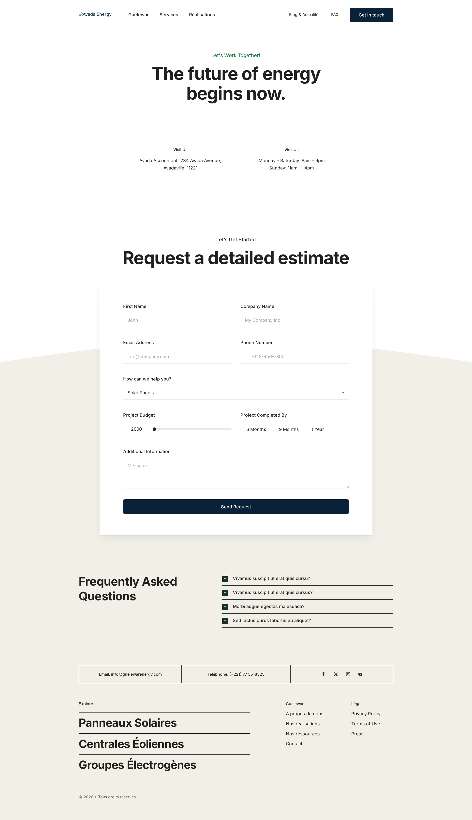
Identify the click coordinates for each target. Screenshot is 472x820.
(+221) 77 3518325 (247, 674)
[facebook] (323, 674)
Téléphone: (218, 674)
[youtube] (360, 674)
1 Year (317, 429)
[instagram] (348, 674)
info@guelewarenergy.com (136, 674)
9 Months (289, 429)
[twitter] (336, 674)
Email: (105, 674)
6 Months (256, 429)
